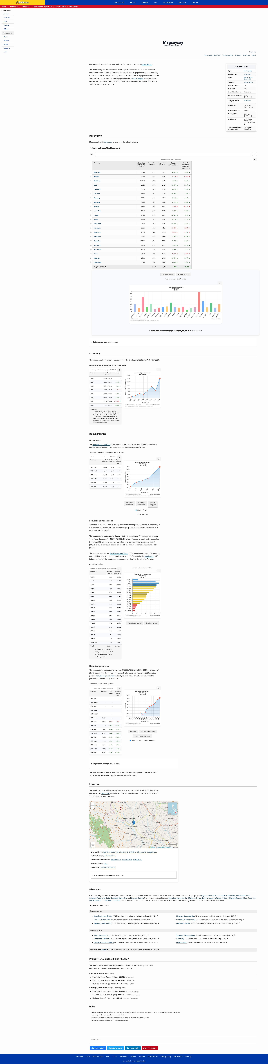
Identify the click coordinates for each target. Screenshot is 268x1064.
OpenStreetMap (108, 852)
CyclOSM (132, 852)
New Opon (97, 236)
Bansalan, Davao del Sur (177, 898)
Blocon (96, 185)
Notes (254, 55)
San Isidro (97, 245)
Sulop (5, 52)
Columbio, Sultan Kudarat (185, 920)
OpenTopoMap (121, 852)
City (155, 2)
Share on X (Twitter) (115, 1048)
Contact (133, 1057)
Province (145, 2)
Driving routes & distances (104, 875)
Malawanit (97, 224)
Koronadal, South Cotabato (104, 942)
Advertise (123, 1057)
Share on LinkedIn (133, 1048)
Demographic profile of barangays (105, 148)
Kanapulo (97, 202)
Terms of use (153, 1057)
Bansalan (6, 14)
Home (4, 7)
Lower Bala (97, 211)
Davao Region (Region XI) (42, 7)
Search (195, 2)
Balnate (96, 176)
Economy (217, 55)
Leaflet (153, 847)
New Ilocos (97, 232)
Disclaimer (178, 1057)
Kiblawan (6, 29)
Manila (104, 950)
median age (149, 556)
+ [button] (92, 804)
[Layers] (93, 844)
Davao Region (137, 78)
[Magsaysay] (133, 822)
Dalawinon (97, 189)
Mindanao (25, 7)
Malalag (6, 37)
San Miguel (97, 249)
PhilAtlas (23, 2)
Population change (101, 764)
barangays (108, 142)
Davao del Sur (60, 7)
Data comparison (100, 342)
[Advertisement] (18, 87)
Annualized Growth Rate (142, 736)
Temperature (115, 860)
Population (133, 731)
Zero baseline (142, 514)
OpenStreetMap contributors (164, 847)
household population (101, 444)
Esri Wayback (109, 856)
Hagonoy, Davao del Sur (217, 898)
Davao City (123, 898)
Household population (129, 503)
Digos (5, 21)
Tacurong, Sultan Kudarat (107, 898)
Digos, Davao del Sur (209, 895)
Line (139, 510)
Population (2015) (183, 274)
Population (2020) (167, 274)
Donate (142, 1057)
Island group (119, 2)
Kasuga (96, 206)
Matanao (6, 40)
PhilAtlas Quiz (98, 1057)
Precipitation (126, 860)
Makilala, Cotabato (112, 900)
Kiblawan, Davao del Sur (237, 898)
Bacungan (97, 172)
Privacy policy (166, 1057)
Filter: (91, 154)
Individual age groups (134, 623)
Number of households (141, 503)
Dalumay (97, 193)
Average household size (153, 504)
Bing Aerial (140, 852)
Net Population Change (148, 731)
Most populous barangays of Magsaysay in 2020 (171, 331)
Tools (88, 1057)
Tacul (95, 254)
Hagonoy (6, 25)
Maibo (96, 219)
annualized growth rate (105, 676)
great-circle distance (99, 905)
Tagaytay (97, 258)
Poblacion (97, 241)
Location (238, 55)
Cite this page (95, 1040)
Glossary (79, 1057)
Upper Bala (97, 262)
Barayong (97, 181)
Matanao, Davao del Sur (197, 898)
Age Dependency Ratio (119, 553)
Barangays (208, 55)
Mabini (96, 215)
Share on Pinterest (149, 1048)
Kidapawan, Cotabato (226, 895)
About (114, 1057)
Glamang (97, 198)
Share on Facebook (97, 1048)
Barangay (182, 2)
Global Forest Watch (107, 867)
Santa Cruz (7, 48)
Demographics (228, 55)
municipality (248, 71)
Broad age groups (151, 623)
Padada (6, 44)
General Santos (137, 898)
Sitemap (188, 1057)
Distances (246, 55)
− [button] (92, 807)
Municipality (168, 2)
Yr (105, 863)
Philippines (14, 7)
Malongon (97, 228)
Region (132, 2)
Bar (146, 510)
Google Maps (151, 852)
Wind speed (137, 860)
